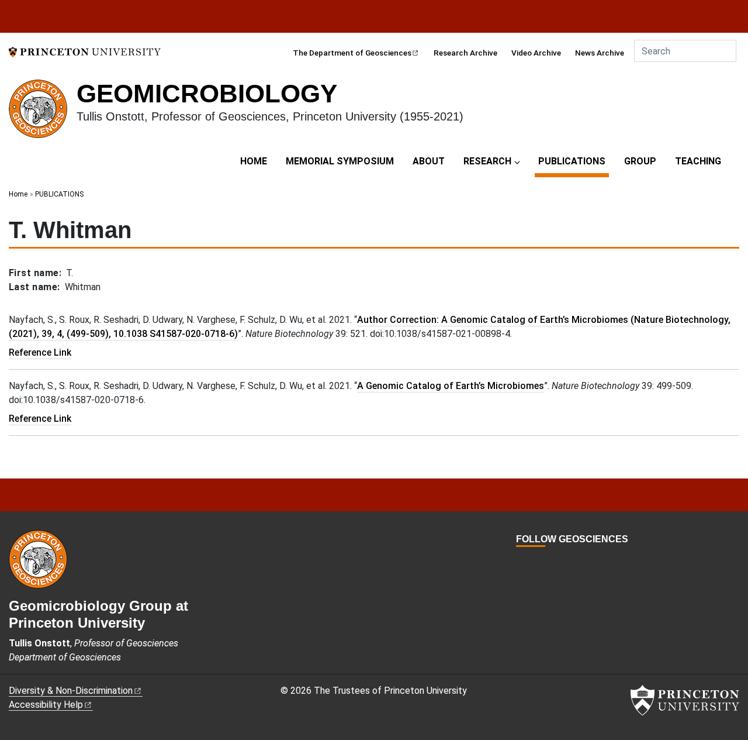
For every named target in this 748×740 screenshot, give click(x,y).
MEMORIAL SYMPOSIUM (340, 161)
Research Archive (465, 52)
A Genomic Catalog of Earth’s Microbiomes (450, 385)
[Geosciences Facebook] (521, 560)
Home (18, 194)
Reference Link (40, 352)
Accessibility (46, 704)
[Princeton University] (85, 51)
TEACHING (698, 161)
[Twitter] (534, 560)
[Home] (43, 113)
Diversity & (71, 690)
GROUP (640, 161)
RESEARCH (487, 161)
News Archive (599, 52)
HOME (253, 161)
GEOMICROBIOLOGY (207, 93)
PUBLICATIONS (573, 161)
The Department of (352, 52)
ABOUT (429, 161)
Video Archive (536, 52)
